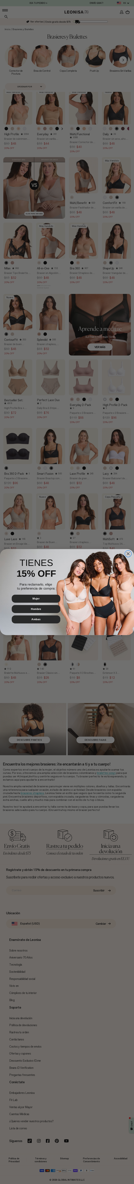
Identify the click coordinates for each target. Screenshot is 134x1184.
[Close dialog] (128, 553)
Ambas (35, 619)
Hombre (36, 608)
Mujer (35, 598)
